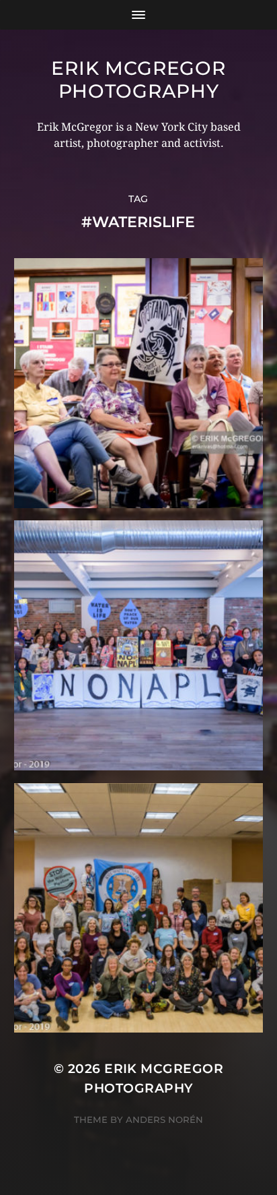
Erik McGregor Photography (138, 79)
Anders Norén (164, 1119)
